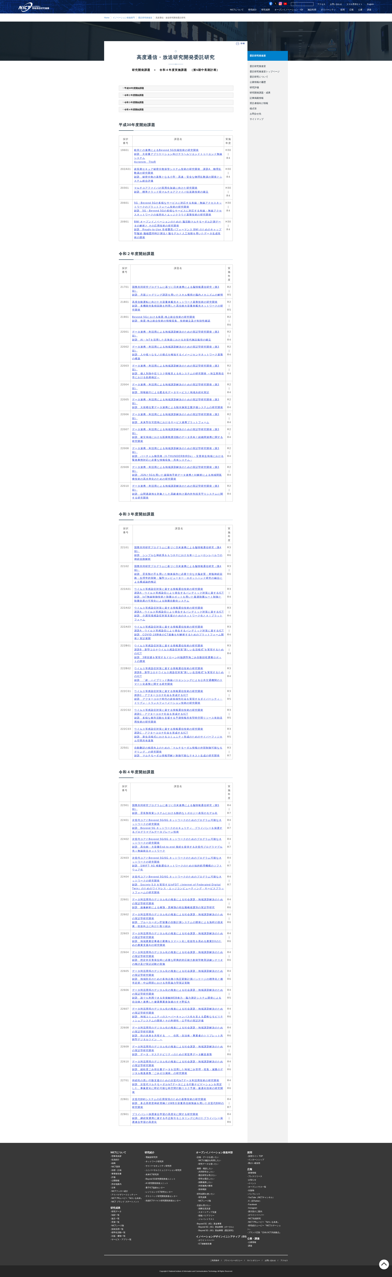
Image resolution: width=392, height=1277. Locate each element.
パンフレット (254, 1194)
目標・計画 (116, 1170)
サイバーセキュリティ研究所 (159, 1166)
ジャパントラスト (206, 1219)
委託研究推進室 (145, 18)
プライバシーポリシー (233, 1260)
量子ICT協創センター (155, 1187)
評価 (113, 1177)
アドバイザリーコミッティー (124, 1194)
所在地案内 (116, 1184)
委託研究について (259, 77)
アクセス (321, 4)
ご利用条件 (214, 1260)
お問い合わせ (336, 4)
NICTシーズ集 (117, 1225)
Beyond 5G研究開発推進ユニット (160, 1179)
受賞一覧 (115, 1222)
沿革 (113, 1187)
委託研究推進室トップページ (265, 71)
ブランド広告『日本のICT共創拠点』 (264, 1232)
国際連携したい (205, 1182)
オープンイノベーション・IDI (289, 10)
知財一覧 (115, 1215)
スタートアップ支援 (207, 1212)
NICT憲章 (115, 1167)
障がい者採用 (254, 1163)
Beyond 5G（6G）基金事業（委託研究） (216, 1230)
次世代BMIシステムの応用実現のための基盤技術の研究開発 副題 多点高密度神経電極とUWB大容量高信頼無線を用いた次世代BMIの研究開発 (178, 1103)
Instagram (252, 1208)
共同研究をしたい (206, 1172)
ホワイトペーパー (206, 1240)
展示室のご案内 (255, 1211)
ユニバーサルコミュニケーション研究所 (163, 1170)
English (370, 4)
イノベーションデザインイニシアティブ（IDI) (221, 1236)
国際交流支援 (204, 1208)
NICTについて (237, 10)
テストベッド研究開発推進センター (161, 1196)
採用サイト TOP (255, 1156)
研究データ (116, 1211)
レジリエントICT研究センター (159, 1192)
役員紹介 (115, 1159)
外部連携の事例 (205, 1186)
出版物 (251, 1190)
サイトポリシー (253, 1260)
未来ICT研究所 (152, 1174)
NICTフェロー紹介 (119, 1191)
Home (106, 18)
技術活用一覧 (117, 1229)
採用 (342, 10)
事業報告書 (116, 1174)
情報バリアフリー (206, 1215)
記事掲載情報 (257, 98)
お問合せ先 (255, 114)
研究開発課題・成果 (260, 92)
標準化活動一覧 (118, 1232)
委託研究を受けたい (207, 1175)
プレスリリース (255, 1176)
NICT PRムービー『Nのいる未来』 (127, 1198)
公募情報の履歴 (258, 82)
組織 (113, 1163)
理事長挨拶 (116, 1156)
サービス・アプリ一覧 (121, 1239)
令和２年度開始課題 (134, 95)
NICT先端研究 (254, 1218)
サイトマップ (257, 119)
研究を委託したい (206, 1179)
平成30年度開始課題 (134, 88)
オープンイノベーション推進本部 (214, 1152)
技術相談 (202, 1189)
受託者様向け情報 (259, 103)
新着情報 (252, 1173)
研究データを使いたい (208, 1164)
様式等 (253, 108)
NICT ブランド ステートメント (125, 1202)
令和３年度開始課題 (134, 102)
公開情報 (115, 1180)
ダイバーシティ (328, 10)
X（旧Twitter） (254, 1201)
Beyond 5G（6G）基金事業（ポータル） (216, 1227)
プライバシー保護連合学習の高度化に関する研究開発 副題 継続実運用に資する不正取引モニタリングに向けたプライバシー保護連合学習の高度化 (177, 1118)
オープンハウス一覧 (257, 1187)
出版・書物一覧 (118, 1236)
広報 (351, 10)
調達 (369, 10)
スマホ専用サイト (354, 4)
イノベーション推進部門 (124, 18)
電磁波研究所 (152, 1157)
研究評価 (254, 87)
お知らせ (252, 1180)
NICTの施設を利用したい (209, 1160)
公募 (360, 10)
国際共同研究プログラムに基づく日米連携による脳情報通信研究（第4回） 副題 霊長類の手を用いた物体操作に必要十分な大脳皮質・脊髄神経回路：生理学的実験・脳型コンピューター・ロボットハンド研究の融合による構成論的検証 (178, 574)
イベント (252, 1183)
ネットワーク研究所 (155, 1161)
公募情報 (252, 1242)
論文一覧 (115, 1218)
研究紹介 (252, 10)
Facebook (252, 1204)
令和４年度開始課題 (134, 109)
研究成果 (265, 10)
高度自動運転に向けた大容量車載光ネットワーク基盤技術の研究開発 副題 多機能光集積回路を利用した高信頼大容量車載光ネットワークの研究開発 (177, 306)
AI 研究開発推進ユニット (157, 1183)
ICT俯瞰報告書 (205, 1244)
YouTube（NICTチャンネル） (261, 1197)
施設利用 (312, 10)
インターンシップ (256, 1159)
